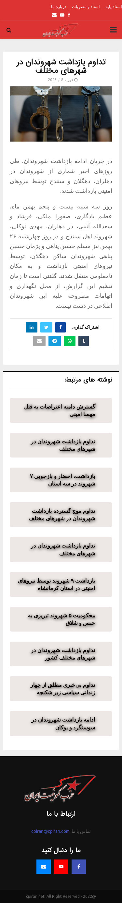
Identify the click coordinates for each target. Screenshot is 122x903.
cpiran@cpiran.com (50, 831)
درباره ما (58, 6)
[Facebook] (79, 866)
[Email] (43, 866)
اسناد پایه (113, 6)
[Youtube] (61, 866)
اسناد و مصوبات (86, 6)
